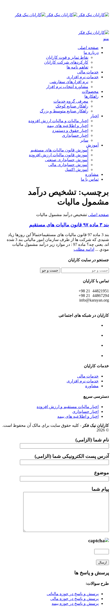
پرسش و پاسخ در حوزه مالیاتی (73, 594)
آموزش (92, 145)
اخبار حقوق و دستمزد (70, 130)
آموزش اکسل (76, 169)
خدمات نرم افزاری (83, 77)
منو (106, 38)
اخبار (94, 116)
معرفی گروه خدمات (70, 101)
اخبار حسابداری (75, 135)
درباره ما (91, 52)
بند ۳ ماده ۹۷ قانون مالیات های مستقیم (69, 224)
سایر (84, 140)
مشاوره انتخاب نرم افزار (67, 86)
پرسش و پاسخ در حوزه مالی (74, 598)
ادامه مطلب (84, 249)
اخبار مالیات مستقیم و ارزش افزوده (68, 406)
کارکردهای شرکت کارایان (66, 62)
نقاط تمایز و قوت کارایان (67, 57)
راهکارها (91, 96)
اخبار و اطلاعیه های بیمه (67, 125)
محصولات (90, 91)
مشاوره (92, 174)
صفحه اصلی (88, 47)
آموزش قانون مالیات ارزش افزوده (58, 155)
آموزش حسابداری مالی (68, 164)
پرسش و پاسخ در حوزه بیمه (75, 603)
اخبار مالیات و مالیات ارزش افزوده (58, 121)
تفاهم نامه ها (77, 67)
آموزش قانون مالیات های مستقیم (59, 150)
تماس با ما (90, 179)
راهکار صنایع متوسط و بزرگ (64, 111)
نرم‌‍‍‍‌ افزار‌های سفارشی (69, 82)
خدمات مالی (88, 72)
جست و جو (50, 270)
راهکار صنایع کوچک (72, 106)
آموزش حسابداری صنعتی (66, 160)
